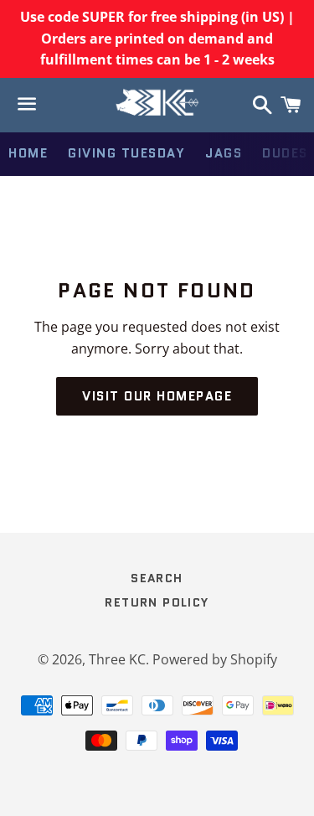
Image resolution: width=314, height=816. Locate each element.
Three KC (117, 659)
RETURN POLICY (156, 602)
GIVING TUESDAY (126, 153)
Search (157, 578)
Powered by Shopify (214, 659)
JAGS (223, 153)
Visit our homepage (157, 396)
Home (28, 153)
